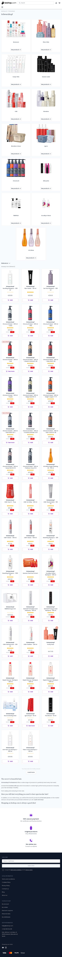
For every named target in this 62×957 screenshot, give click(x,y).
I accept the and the (19, 870)
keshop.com (4, 11)
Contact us (5, 889)
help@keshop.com (7, 926)
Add (11, 300)
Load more (31, 772)
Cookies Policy (6, 882)
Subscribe (31, 866)
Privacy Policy (6, 885)
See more (11, 371)
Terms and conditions (8, 879)
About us (4, 895)
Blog (3, 892)
